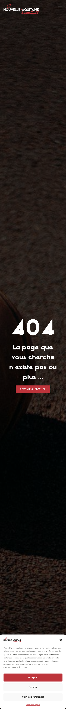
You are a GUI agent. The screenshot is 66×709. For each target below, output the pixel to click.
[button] (60, 640)
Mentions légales (33, 704)
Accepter (33, 677)
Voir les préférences (33, 697)
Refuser (33, 687)
